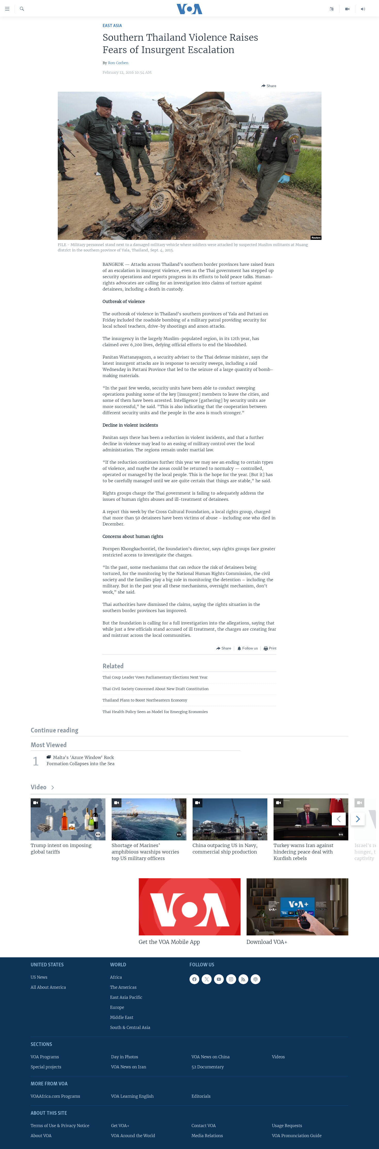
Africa (116, 977)
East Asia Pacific (126, 997)
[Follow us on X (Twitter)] (206, 979)
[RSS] (243, 979)
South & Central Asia (130, 1027)
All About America (48, 987)
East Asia (112, 26)
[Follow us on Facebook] (194, 979)
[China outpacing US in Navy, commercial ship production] (230, 819)
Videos (278, 1056)
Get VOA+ (120, 1125)
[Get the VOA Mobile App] (190, 906)
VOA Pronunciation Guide (297, 1135)
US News (39, 977)
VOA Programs (45, 1056)
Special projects (46, 1066)
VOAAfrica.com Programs (55, 1096)
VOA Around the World (133, 1135)
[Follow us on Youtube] (219, 979)
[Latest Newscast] (363, 9)
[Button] (268, 86)
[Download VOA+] (297, 906)
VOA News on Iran (128, 1066)
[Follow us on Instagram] (231, 979)
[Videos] (347, 9)
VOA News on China (211, 1056)
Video (38, 787)
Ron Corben (118, 63)
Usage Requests (287, 1125)
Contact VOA (204, 1125)
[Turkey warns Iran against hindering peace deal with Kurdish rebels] (311, 819)
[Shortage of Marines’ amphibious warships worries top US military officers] (149, 819)
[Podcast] (255, 979)
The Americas (123, 987)
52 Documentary (208, 1066)
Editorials (201, 1096)
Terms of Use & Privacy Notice (60, 1125)
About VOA (41, 1135)
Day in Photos (124, 1056)
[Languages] (332, 9)
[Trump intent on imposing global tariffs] (68, 819)
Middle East (121, 1017)
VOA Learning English (132, 1096)
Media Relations (207, 1135)
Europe (117, 1007)
